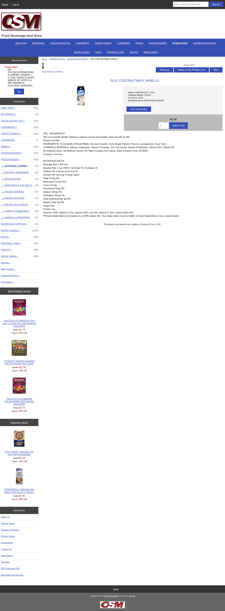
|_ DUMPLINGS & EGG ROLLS (19, 185)
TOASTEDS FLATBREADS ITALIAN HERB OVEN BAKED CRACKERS (19, 402)
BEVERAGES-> (19, 114)
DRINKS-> (19, 146)
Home (5, 4)
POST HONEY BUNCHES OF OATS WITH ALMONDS (19, 453)
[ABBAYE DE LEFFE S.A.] (19, 80)
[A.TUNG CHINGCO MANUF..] (19, 77)
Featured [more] (19, 422)
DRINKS (139, 43)
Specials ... (6, 263)
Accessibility (7, 542)
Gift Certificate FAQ (10, 568)
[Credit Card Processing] (112, 607)
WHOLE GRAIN (150, 52)
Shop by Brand (8, 523)
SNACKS (134, 52)
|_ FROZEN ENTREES (19, 192)
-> (19, 159)
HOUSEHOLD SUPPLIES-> (19, 224)
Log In (16, 4)
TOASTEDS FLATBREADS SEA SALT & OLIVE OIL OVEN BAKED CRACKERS (19, 323)
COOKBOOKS (123, 43)
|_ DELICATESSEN (19, 179)
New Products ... (9, 269)
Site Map (5, 562)
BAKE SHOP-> (19, 108)
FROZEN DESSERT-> (19, 153)
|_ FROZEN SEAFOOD (19, 198)
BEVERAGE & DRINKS (77, 59)
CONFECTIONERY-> (19, 133)
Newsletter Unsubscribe (12, 575)
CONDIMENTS (82, 43)
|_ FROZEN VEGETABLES (19, 205)
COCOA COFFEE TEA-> (19, 121)
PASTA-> (19, 237)
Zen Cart (132, 596)
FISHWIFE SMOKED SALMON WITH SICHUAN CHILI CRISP (19, 362)
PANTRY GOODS (82, 52)
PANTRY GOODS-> (19, 230)
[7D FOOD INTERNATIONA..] (19, 72)
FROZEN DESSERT (158, 43)
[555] (19, 69)
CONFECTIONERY (103, 43)
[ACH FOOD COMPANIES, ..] (19, 85)
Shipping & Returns (10, 530)
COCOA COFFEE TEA (60, 43)
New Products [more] (19, 291)
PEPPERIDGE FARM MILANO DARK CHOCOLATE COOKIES (19, 490)
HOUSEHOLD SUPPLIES (204, 43)
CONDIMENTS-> (19, 127)
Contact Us (6, 549)
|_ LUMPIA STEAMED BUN (19, 211)
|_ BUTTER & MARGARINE (19, 172)
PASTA (98, 52)
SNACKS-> (19, 250)
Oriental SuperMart (111, 596)
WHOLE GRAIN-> (19, 256)
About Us (5, 517)
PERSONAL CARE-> (19, 243)
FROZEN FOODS (57, 59)
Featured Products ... (11, 275)
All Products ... (8, 282)
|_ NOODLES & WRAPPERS (19, 217)
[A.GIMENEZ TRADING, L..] (19, 75)
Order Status (7, 555)
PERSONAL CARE (115, 52)
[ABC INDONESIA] (19, 83)
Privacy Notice (8, 536)
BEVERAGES (38, 43)
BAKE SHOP (21, 43)
